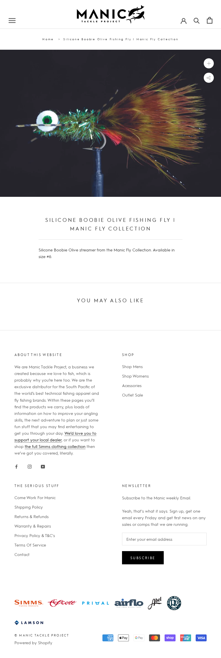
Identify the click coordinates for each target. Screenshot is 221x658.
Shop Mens (132, 366)
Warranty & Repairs (32, 525)
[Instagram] (30, 465)
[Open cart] (209, 20)
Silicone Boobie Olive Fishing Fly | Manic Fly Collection (121, 39)
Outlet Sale (132, 394)
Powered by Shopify (33, 642)
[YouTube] (43, 465)
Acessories (132, 385)
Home (48, 39)
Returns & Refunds (31, 516)
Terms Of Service (30, 544)
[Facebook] (16, 465)
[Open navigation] (12, 20)
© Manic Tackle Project (41, 635)
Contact (22, 554)
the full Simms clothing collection (55, 446)
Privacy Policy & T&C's (34, 535)
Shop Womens (135, 375)
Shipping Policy (28, 506)
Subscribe (142, 557)
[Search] (197, 20)
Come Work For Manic (35, 497)
